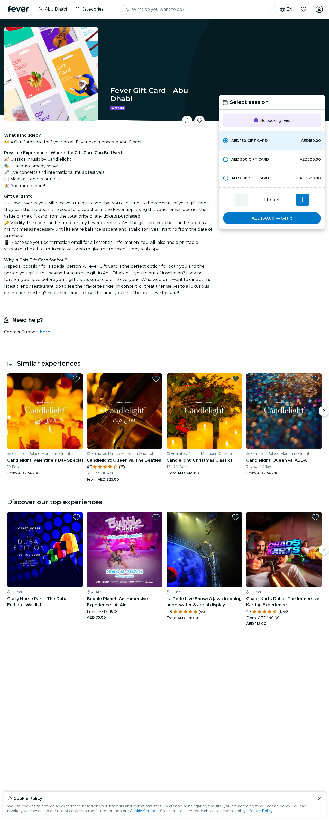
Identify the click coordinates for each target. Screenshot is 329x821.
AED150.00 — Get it (272, 218)
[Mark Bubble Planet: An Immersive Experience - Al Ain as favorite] (156, 517)
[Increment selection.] (302, 200)
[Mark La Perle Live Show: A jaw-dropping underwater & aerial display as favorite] (235, 517)
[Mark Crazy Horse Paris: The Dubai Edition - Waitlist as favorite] (76, 517)
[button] (272, 140)
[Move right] (324, 411)
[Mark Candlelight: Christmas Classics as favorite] (235, 378)
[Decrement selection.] (241, 200)
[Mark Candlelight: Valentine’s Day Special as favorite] (76, 378)
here (45, 332)
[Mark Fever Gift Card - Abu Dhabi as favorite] (199, 121)
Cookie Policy (261, 811)
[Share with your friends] (187, 121)
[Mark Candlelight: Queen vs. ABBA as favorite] (315, 378)
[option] (272, 140)
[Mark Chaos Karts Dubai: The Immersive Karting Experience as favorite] (315, 517)
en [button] (289, 9)
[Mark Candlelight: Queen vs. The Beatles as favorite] (156, 378)
